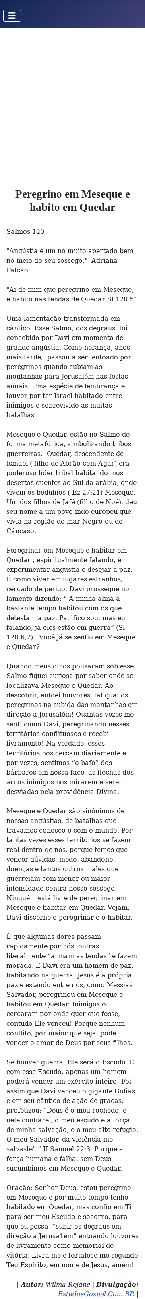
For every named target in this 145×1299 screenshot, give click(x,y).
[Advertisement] (72, 104)
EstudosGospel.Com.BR (96, 1294)
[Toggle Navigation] (12, 16)
